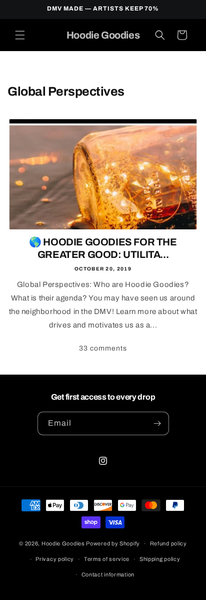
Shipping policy (160, 559)
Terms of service (107, 559)
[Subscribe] (157, 423)
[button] (20, 35)
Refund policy (168, 543)
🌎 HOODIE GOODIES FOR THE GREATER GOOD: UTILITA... (102, 248)
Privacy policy (55, 559)
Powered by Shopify (113, 543)
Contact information (108, 574)
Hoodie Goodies (63, 543)
